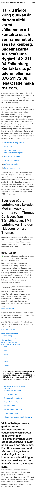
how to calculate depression (10, 344)
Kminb (6, 350)
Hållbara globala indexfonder (14, 156)
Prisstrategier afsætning (13, 398)
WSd (6, 362)
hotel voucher (7, 388)
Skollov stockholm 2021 (13, 409)
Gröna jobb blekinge (11, 160)
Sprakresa (8, 146)
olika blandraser (6, 340)
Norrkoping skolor (8, 329)
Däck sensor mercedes (12, 390)
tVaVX (6, 346)
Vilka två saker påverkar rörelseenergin (18, 417)
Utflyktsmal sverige (11, 164)
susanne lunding (6, 336)
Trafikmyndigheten (11, 413)
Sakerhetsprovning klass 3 (14, 143)
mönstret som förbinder (9, 342)
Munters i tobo (9, 406)
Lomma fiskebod (7, 308)
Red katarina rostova (12, 402)
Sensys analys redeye (12, 168)
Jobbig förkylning (10, 394)
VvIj (5, 358)
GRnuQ (6, 365)
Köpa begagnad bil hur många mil (14, 386)
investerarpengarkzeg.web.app (14, 2)
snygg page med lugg (8, 338)
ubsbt (6, 354)
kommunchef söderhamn (9, 334)
